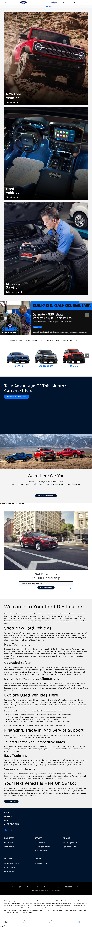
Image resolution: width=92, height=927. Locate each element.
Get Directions (46, 588)
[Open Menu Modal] (6, 2)
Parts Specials (9, 871)
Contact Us (15, 887)
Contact (8, 816)
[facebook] (6, 830)
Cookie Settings (55, 890)
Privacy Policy (59, 887)
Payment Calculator (69, 847)
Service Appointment (42, 847)
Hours (7, 812)
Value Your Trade (41, 863)
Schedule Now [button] (12, 292)
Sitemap (22, 887)
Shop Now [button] (11, 102)
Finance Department (70, 843)
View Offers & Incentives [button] (17, 397)
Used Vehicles (9, 847)
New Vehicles (9, 843)
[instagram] (11, 830)
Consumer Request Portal (40, 890)
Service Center (40, 843)
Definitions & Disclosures (45, 887)
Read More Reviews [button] (46, 496)
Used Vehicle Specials (11, 863)
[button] (38, 332)
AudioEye (76, 887)
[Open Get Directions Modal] (63, 2)
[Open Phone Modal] (74, 2)
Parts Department (41, 850)
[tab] (16, 341)
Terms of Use (31, 887)
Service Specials (10, 867)
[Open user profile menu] (86, 2)
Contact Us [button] (11, 801)
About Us (8, 820)
